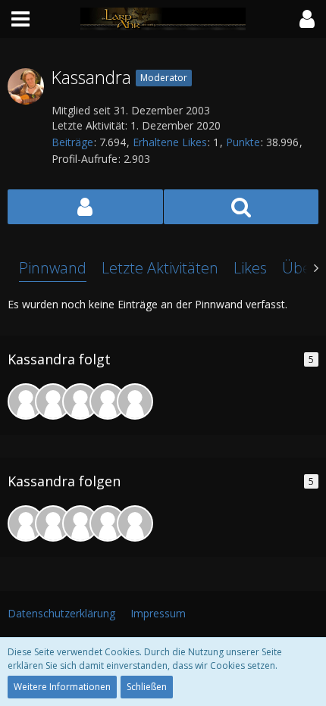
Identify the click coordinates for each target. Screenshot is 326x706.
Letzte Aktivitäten (160, 268)
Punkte (243, 142)
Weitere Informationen (62, 686)
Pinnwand (52, 268)
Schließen (147, 686)
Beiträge (72, 142)
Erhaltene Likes (170, 142)
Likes (250, 268)
